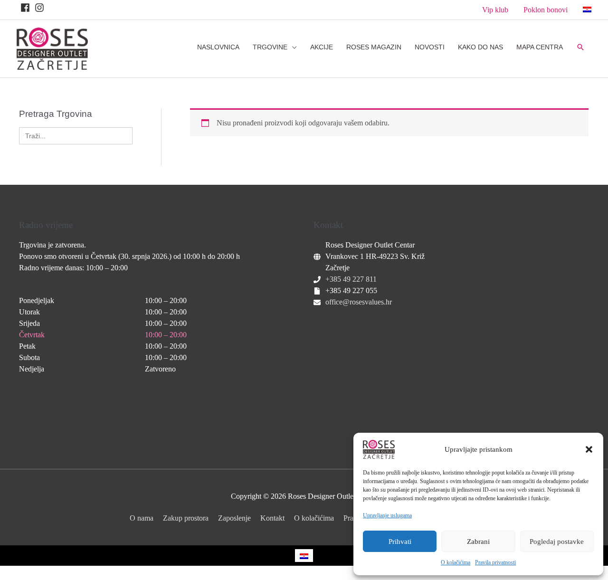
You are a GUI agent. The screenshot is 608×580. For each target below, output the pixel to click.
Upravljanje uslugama (387, 515)
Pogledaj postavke (557, 541)
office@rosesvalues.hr (358, 302)
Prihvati (400, 541)
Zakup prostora (186, 518)
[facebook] (26, 7)
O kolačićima (455, 562)
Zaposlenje (234, 518)
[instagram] (41, 7)
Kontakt (272, 518)
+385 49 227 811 (351, 279)
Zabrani (478, 541)
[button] (589, 449)
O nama (141, 518)
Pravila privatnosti (495, 562)
